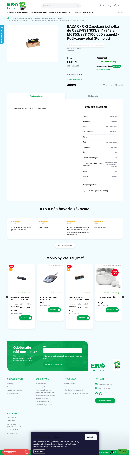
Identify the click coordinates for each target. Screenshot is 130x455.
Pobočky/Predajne (13, 393)
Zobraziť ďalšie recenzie (65, 245)
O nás (9, 387)
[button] (21, 315)
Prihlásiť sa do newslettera (53, 364)
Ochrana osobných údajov (43, 405)
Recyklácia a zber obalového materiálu (76, 393)
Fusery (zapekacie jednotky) (98, 191)
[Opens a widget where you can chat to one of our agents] (122, 451)
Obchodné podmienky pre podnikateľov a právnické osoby (45, 391)
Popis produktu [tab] (36, 96)
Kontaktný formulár (105, 401)
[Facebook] (96, 393)
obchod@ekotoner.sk (105, 384)
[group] (21, 297)
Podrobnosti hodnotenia (97, 45)
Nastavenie (39, 451)
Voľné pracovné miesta (14, 390)
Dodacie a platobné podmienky (45, 395)
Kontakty (10, 383)
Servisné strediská (69, 387)
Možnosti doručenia (103, 69)
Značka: (70, 50)
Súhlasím (90, 437)
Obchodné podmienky (42, 387)
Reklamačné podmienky (42, 398)
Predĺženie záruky (69, 383)
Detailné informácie (73, 79)
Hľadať (78, 6)
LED (115, 157)
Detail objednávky (41, 383)
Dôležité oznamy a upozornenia (73, 390)
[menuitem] (18, 12)
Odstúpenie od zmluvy (42, 401)
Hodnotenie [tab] (93, 96)
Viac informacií (12, 433)
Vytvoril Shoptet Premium (101, 452)
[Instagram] (100, 393)
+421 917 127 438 (104, 388)
